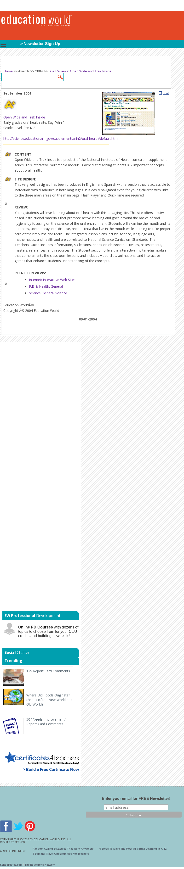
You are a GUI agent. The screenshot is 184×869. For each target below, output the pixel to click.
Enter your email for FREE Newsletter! (136, 798)
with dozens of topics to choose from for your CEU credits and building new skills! (48, 631)
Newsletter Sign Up (41, 43)
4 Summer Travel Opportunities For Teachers (61, 853)
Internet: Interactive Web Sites (52, 279)
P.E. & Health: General (46, 286)
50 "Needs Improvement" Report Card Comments (46, 721)
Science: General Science (48, 293)
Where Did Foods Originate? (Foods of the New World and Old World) (49, 699)
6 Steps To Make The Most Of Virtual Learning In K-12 (133, 848)
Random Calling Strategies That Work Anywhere (63, 848)
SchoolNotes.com (11, 864)
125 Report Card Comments (48, 671)
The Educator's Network (40, 864)
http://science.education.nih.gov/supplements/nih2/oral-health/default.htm (60, 138)
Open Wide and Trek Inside (24, 117)
